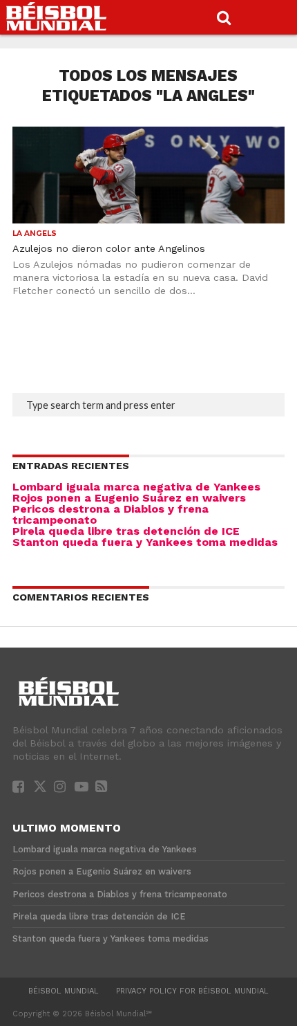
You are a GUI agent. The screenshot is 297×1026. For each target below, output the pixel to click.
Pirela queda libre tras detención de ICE (126, 531)
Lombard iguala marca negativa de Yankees (136, 486)
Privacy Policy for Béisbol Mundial (192, 991)
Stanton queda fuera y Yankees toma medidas (145, 542)
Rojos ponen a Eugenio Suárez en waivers (129, 497)
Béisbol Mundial (63, 991)
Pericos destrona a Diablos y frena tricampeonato (110, 514)
